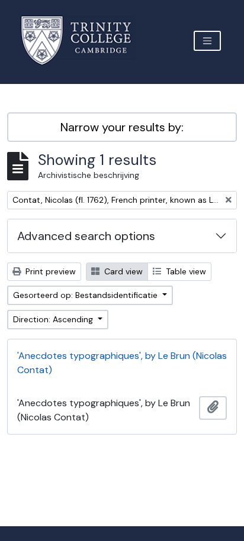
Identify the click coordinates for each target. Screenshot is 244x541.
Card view (122, 271)
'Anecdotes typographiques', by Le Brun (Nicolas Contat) (122, 362)
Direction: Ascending (54, 319)
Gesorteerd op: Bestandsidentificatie (86, 295)
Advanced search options (86, 236)
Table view (184, 271)
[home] (83, 40)
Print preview (49, 271)
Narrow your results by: (122, 127)
